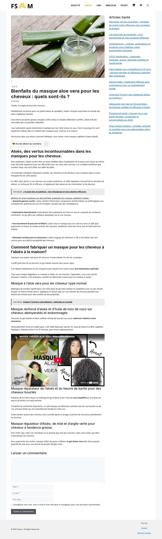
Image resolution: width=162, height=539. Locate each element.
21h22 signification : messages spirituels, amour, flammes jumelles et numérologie (129, 59)
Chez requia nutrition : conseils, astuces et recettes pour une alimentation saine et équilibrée (129, 129)
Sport (124, 5)
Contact (144, 528)
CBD (99, 5)
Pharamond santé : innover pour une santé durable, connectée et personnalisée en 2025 (128, 116)
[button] (147, 5)
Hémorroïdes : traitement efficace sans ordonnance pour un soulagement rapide (129, 85)
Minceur (111, 5)
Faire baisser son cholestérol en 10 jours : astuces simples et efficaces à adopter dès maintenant (130, 72)
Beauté (75, 5)
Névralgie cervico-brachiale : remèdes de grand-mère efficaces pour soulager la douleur (129, 25)
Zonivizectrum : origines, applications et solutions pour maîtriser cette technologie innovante (129, 47)
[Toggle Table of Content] (45, 144)
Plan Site (144, 523)
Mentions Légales (144, 533)
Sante (88, 5)
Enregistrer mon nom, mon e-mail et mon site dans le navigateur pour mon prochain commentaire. (56, 505)
